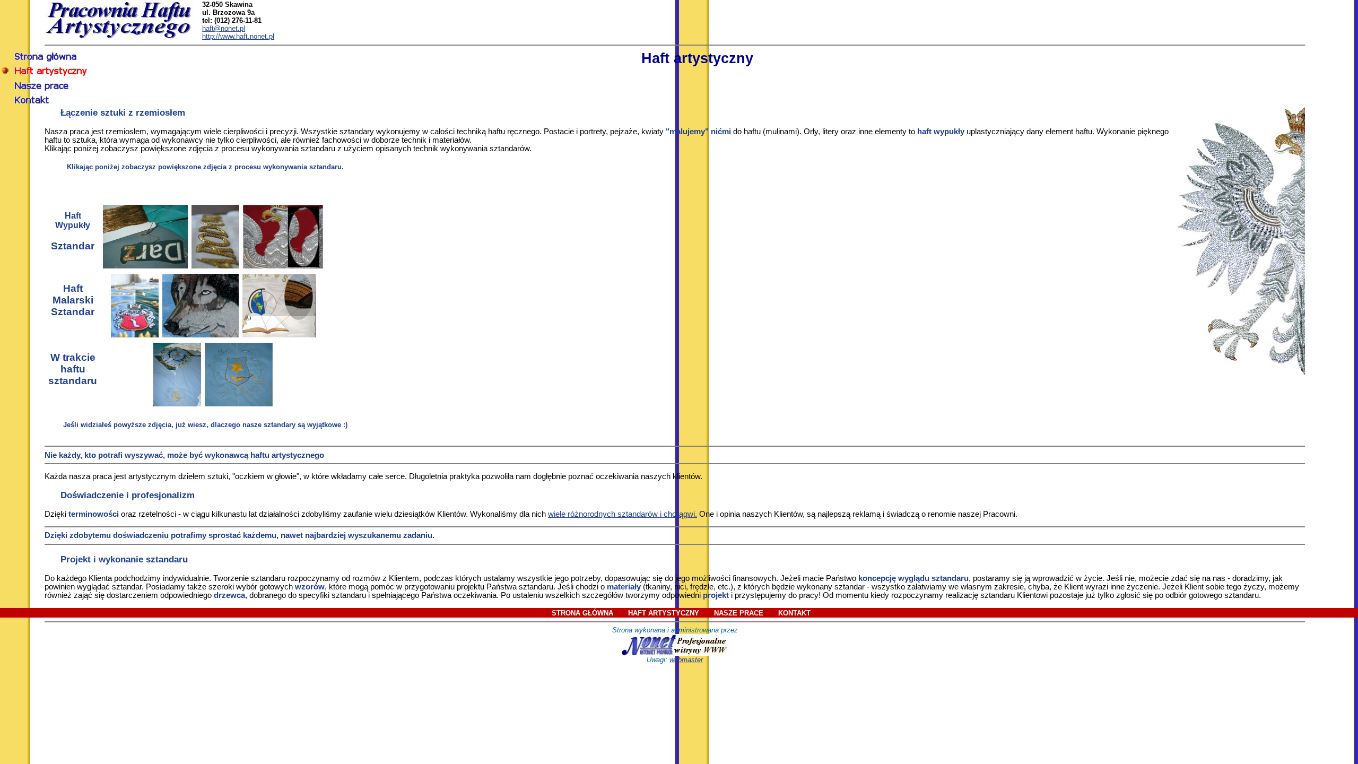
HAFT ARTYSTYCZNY (663, 613)
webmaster (686, 660)
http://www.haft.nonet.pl (238, 36)
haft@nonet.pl (223, 28)
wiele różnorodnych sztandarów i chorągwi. (622, 514)
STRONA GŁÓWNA (582, 613)
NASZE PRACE (738, 613)
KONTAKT (794, 613)
